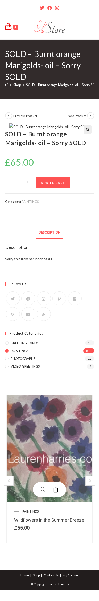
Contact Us (51, 575)
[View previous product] (8, 115)
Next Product (77, 116)
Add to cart (53, 183)
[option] (49, 469)
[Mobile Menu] (91, 26)
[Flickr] (75, 298)
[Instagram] (57, 8)
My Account (71, 575)
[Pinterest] (59, 298)
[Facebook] (50, 8)
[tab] (49, 233)
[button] (88, 129)
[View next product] (90, 115)
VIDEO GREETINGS (25, 366)
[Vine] (13, 314)
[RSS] (44, 314)
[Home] (6, 85)
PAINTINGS (30, 202)
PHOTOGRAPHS (23, 359)
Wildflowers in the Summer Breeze (49, 520)
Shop (36, 575)
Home (24, 575)
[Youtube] (28, 314)
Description (50, 232)
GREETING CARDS (25, 343)
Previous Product (25, 116)
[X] (42, 8)
